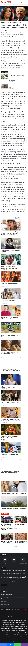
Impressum (3, 587)
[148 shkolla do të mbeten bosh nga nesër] (4, 86)
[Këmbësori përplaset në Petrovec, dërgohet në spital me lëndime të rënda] (21, 519)
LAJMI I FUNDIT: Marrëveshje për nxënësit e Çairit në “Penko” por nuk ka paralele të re (18, 78)
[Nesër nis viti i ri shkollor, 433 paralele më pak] (7, 536)
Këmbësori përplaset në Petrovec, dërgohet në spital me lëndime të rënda (20, 526)
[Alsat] (6, 2)
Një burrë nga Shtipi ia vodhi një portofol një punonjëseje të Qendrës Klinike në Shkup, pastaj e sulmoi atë (7, 527)
